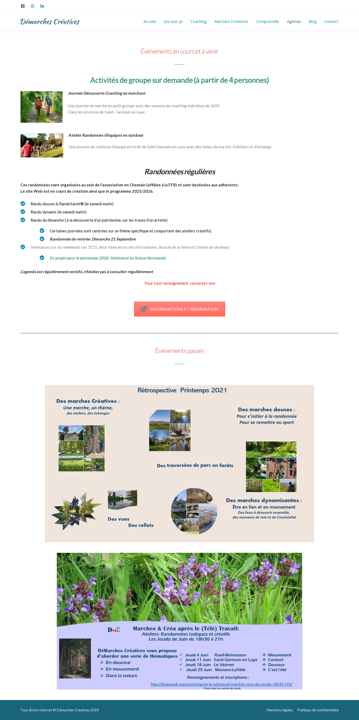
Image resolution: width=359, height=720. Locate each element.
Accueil (149, 21)
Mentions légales (280, 710)
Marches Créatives (231, 21)
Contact (332, 21)
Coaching (199, 21)
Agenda (294, 21)
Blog (313, 21)
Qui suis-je (173, 21)
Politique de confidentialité (318, 710)
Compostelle (267, 21)
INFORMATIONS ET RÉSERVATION (184, 309)
